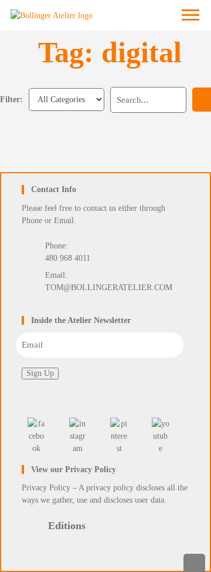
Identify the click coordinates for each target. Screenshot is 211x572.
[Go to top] (194, 563)
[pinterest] (119, 436)
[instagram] (78, 436)
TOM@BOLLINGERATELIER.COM (108, 287)
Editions (67, 525)
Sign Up (40, 373)
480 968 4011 (67, 258)
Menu (192, 15)
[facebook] (37, 436)
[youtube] (161, 436)
